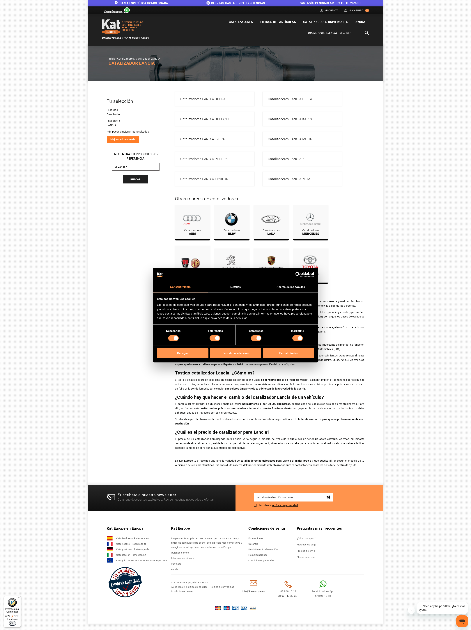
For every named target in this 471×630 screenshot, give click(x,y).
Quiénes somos (180, 552)
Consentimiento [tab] (180, 286)
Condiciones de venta (266, 528)
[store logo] (111, 26)
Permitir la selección (235, 353)
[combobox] (351, 33)
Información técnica (182, 558)
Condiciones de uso (182, 591)
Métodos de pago (306, 544)
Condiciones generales (261, 560)
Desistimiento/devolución (263, 549)
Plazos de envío (306, 557)
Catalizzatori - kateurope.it (131, 555)
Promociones (255, 538)
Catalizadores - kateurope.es (132, 538)
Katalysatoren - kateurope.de (132, 549)
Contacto (176, 563)
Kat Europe (180, 528)
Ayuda (174, 569)
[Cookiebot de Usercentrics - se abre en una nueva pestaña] (298, 274)
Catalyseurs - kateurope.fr (131, 543)
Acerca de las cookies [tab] (291, 286)
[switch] (215, 338)
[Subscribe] (329, 497)
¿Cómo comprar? (306, 538)
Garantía (253, 543)
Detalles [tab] (235, 286)
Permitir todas (288, 353)
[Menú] (18, 598)
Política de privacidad (222, 587)
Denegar (182, 353)
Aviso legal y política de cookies (189, 587)
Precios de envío (306, 550)
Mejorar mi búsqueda (122, 139)
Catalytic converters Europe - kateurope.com (141, 560)
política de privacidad (285, 505)
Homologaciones (258, 555)
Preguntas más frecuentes (319, 528)
